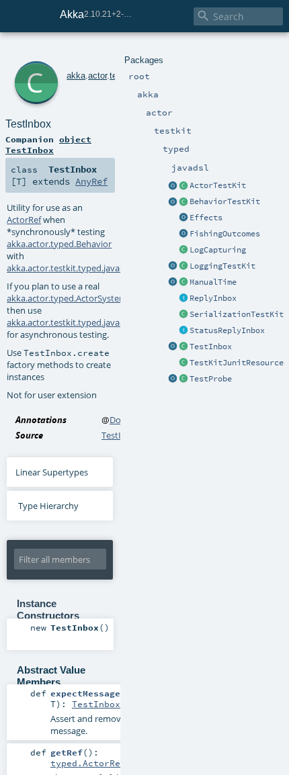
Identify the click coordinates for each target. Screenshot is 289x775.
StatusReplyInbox (227, 330)
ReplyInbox (213, 298)
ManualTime (213, 282)
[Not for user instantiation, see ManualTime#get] (183, 282)
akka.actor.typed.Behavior (59, 244)
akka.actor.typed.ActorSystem (67, 298)
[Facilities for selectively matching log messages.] (172, 266)
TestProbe (211, 378)
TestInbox (211, 346)
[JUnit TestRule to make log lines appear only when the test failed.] (183, 250)
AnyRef (91, 181)
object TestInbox (48, 144)
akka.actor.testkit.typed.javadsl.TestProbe (90, 322)
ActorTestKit (218, 185)
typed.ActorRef (88, 763)
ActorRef (24, 220)
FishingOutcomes (225, 233)
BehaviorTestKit (225, 201)
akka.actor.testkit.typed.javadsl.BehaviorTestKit (101, 268)
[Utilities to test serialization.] (183, 315)
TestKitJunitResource (237, 362)
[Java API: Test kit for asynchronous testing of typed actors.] (183, 186)
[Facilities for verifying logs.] (183, 266)
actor (97, 76)
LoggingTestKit (222, 266)
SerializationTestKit (237, 314)
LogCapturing (218, 250)
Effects (206, 217)
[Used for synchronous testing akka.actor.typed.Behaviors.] (183, 202)
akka (76, 76)
